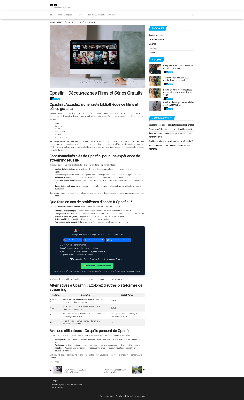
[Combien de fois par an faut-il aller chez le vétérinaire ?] (155, 106)
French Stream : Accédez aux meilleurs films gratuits (75, 371)
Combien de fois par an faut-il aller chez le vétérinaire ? (178, 103)
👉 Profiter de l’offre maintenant (97, 266)
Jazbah (54, 4)
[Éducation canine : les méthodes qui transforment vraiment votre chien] (155, 93)
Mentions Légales (57, 385)
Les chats (112, 15)
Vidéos (67, 385)
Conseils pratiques (64, 15)
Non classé (153, 52)
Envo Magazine (138, 396)
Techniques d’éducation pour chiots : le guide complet (176, 78)
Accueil (52, 22)
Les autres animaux (96, 15)
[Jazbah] (51, 15)
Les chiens (80, 15)
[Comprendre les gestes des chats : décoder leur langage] (155, 69)
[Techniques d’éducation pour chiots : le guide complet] (155, 81)
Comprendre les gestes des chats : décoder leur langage (178, 66)
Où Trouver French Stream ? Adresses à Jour (115, 371)
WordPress (120, 396)
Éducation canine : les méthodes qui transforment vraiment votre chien (177, 92)
